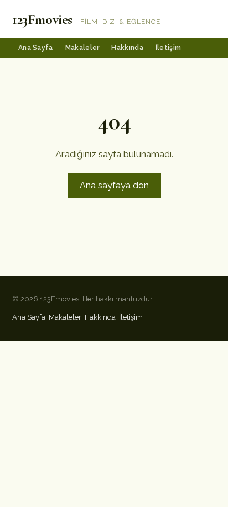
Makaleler (82, 48)
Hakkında (127, 48)
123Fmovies (42, 19)
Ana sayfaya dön (114, 185)
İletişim (168, 48)
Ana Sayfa (35, 48)
